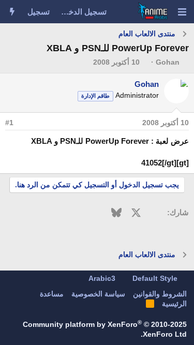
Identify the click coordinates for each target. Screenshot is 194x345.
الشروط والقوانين (160, 294)
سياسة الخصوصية (98, 294)
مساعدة (52, 294)
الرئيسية (174, 303)
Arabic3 (102, 278)
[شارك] (24, 123)
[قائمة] (182, 12)
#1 (9, 122)
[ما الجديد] (12, 11)
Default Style (156, 278)
